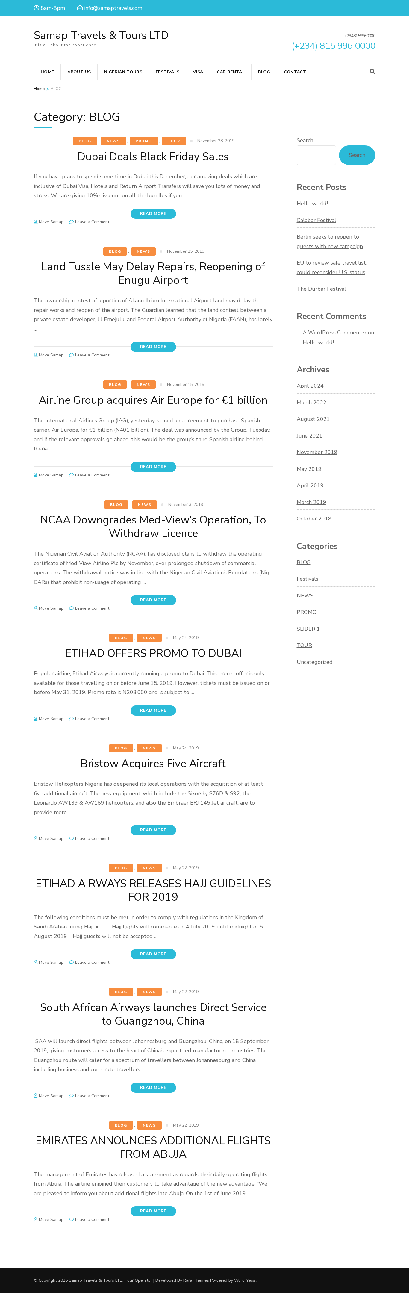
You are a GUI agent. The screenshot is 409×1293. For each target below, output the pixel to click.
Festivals (167, 72)
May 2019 (309, 469)
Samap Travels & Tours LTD (101, 35)
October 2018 (314, 518)
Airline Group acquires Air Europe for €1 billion (153, 400)
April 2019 (310, 485)
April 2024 (310, 385)
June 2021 (309, 435)
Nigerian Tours (123, 72)
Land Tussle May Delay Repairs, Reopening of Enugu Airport (153, 273)
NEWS (113, 141)
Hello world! (312, 203)
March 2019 (311, 502)
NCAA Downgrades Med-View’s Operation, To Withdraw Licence (153, 527)
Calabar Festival (316, 220)
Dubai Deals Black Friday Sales (153, 156)
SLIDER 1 (308, 628)
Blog (264, 72)
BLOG (85, 141)
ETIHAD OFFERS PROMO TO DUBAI (153, 653)
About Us (79, 72)
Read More (153, 213)
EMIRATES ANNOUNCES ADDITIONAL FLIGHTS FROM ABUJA (153, 1147)
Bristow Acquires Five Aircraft (153, 763)
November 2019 (317, 452)
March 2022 (311, 402)
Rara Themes (196, 1280)
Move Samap (51, 222)
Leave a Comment (92, 222)
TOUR (174, 141)
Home (47, 72)
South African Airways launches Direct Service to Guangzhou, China (153, 1014)
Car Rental (231, 72)
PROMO (144, 141)
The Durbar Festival (321, 288)
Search (305, 140)
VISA (198, 72)
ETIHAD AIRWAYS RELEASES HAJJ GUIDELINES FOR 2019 (153, 890)
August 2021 (313, 419)
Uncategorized (315, 662)
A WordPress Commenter (334, 332)
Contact (295, 72)
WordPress (244, 1280)
